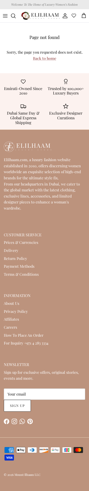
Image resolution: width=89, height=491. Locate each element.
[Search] (15, 16)
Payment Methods (19, 266)
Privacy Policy (16, 311)
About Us (11, 303)
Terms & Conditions (21, 274)
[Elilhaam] (40, 16)
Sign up (17, 405)
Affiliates (11, 319)
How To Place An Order (23, 335)
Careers (10, 327)
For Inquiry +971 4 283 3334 (26, 342)
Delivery (11, 250)
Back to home (44, 58)
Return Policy (15, 258)
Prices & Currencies (21, 242)
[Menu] (5, 16)
